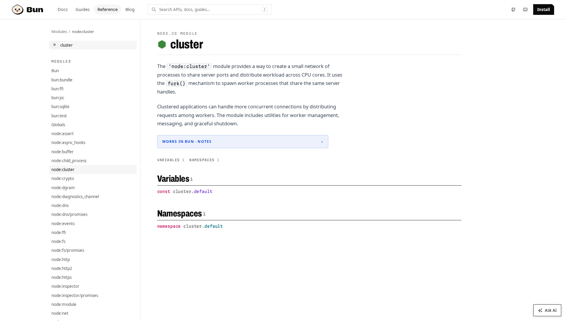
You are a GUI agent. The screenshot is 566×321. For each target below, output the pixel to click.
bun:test (59, 115)
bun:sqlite (60, 106)
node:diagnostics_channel (75, 196)
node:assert (62, 133)
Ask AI (551, 310)
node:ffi (58, 232)
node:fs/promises (67, 250)
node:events (63, 223)
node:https (61, 277)
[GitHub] (513, 9)
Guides (82, 9)
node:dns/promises (69, 214)
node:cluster (83, 31)
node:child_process (68, 160)
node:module (63, 304)
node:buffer (62, 151)
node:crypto (62, 178)
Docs (63, 9)
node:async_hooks (68, 142)
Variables (171, 160)
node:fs (58, 241)
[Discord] (525, 9)
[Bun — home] (28, 9)
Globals (58, 124)
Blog (130, 9)
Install (543, 9)
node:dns (60, 205)
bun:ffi (57, 88)
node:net (59, 313)
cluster (186, 44)
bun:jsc (57, 97)
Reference (107, 9)
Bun (55, 70)
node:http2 (61, 268)
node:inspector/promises (74, 295)
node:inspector (65, 286)
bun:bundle (61, 80)
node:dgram (63, 187)
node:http (60, 259)
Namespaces (204, 160)
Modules (59, 31)
